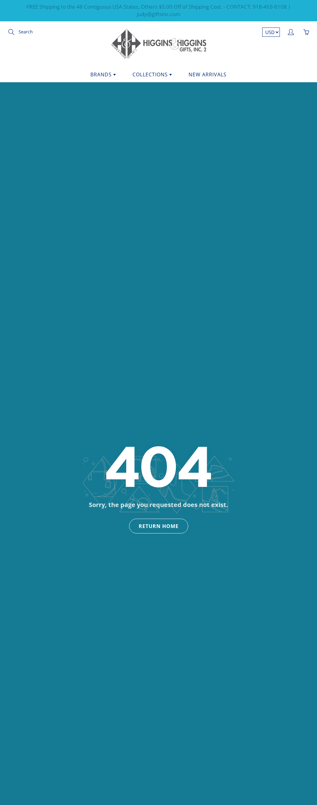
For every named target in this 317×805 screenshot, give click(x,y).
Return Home (159, 525)
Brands (101, 74)
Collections (150, 74)
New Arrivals (208, 74)
